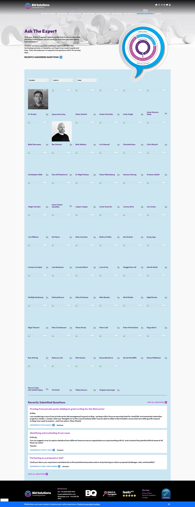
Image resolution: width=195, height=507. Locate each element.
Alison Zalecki (81, 114)
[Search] (159, 5)
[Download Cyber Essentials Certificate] (166, 493)
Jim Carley (151, 207)
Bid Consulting (103, 14)
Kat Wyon (56, 237)
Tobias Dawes (81, 390)
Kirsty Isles (151, 237)
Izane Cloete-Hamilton (57, 206)
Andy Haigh (128, 114)
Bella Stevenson (34, 144)
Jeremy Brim (128, 207)
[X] (162, 5)
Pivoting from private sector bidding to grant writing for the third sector (67, 408)
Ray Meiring (33, 358)
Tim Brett (55, 390)
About (158, 14)
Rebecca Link (57, 358)
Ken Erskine (128, 237)
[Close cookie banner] (169, 504)
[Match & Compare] (109, 494)
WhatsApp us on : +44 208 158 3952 (68, 497)
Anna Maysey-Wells (153, 113)
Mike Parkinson (81, 297)
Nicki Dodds (128, 297)
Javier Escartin (105, 207)
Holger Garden (34, 207)
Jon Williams (33, 237)
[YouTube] (167, 5)
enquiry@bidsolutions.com (67, 494)
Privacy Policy (147, 493)
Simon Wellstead (154, 358)
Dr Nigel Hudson (82, 174)
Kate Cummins (81, 237)
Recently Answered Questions (41, 57)
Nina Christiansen (59, 327)
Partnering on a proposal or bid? (46, 457)
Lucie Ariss (103, 267)
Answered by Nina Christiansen (43, 466)
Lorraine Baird (81, 267)
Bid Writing (62, 14)
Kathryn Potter (105, 237)
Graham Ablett (153, 174)
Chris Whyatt (152, 144)
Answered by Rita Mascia (41, 425)
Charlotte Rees (129, 144)
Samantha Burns (106, 358)
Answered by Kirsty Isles (41, 450)
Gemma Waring (129, 174)
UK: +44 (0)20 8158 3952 (66, 492)
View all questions (155, 402)
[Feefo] (129, 494)
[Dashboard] (170, 5)
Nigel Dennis (152, 297)
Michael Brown (58, 297)
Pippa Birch (151, 327)
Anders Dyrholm (106, 114)
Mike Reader (104, 297)
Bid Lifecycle (129, 14)
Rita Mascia (80, 358)
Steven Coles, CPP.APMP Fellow (35, 389)
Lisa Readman (58, 267)
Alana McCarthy (59, 114)
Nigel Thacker (34, 327)
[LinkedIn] (164, 5)
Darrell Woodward (59, 174)
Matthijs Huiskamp (35, 297)
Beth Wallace (80, 144)
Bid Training (117, 14)
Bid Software (89, 14)
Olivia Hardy (80, 327)
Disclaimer (60, 425)
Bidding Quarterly (145, 14)
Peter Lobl (103, 327)
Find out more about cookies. (88, 504)
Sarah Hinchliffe (130, 358)
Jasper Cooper (81, 207)
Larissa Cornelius (35, 267)
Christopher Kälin (35, 174)
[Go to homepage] (37, 6)
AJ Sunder (32, 114)
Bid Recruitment (48, 14)
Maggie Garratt (129, 267)
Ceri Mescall (104, 144)
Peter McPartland (130, 327)
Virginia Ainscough (107, 390)
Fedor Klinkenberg (107, 174)
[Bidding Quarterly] (91, 494)
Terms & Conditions (149, 495)
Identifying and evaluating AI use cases (50, 433)
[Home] (156, 5)
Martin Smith (152, 267)
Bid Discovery (75, 14)
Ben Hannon (57, 144)
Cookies (145, 498)
